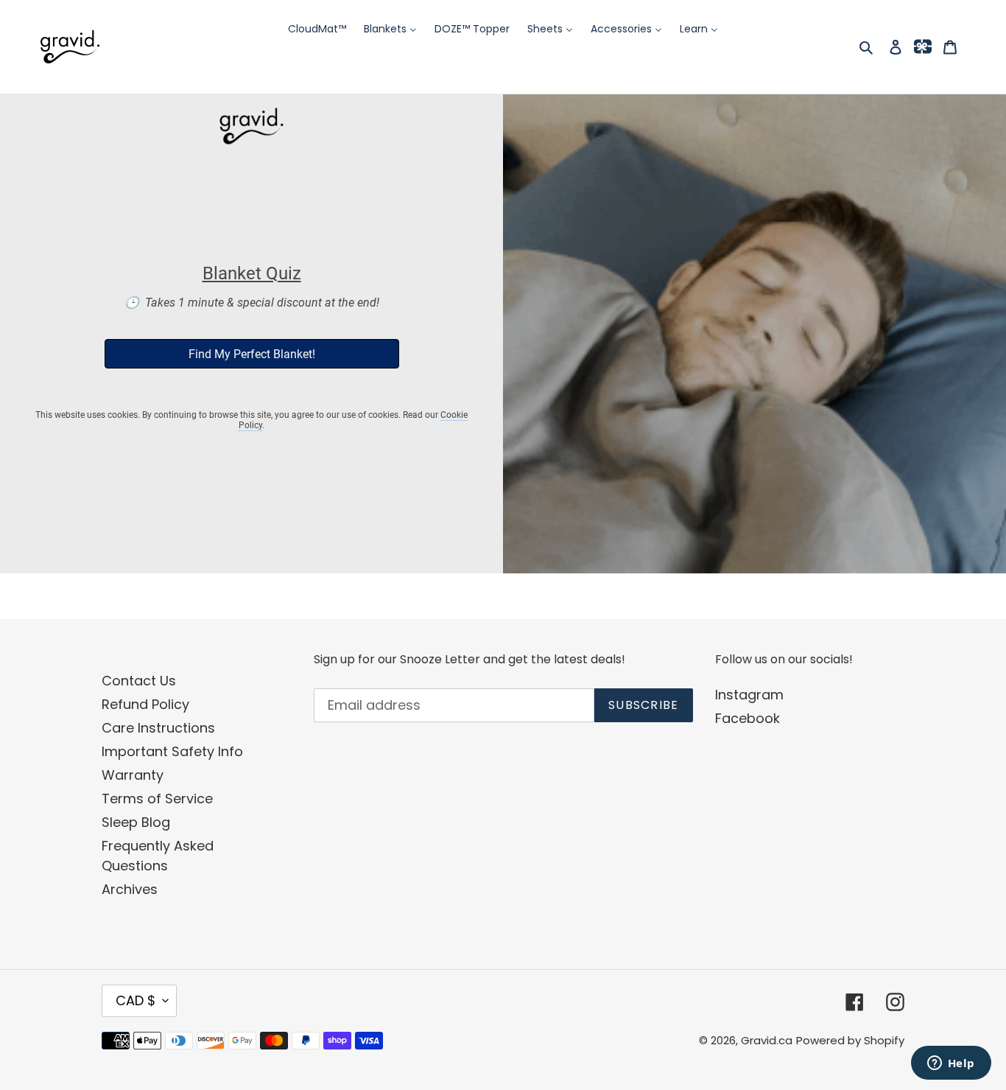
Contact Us (139, 680)
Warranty (132, 775)
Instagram (749, 694)
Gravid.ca (766, 1040)
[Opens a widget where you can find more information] (950, 1064)
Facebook (747, 718)
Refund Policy (145, 704)
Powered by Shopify (850, 1040)
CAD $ (135, 1000)
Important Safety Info (172, 751)
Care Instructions (158, 728)
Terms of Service (157, 798)
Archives (130, 889)
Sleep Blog (136, 822)
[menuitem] (317, 28)
